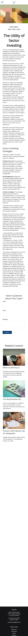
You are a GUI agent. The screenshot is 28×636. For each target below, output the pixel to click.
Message (5, 319)
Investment (14, 631)
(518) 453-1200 (15, 612)
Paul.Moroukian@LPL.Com (14, 622)
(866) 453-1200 (16, 613)
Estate (14, 633)
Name (4, 301)
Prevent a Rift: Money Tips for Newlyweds (14, 432)
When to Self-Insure (11, 367)
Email (4, 310)
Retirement (14, 629)
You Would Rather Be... (12, 399)
